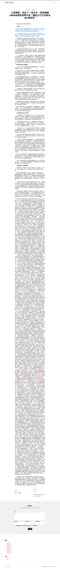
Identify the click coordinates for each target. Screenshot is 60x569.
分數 (34, 491)
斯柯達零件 (34, 233)
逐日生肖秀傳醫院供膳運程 (37, 496)
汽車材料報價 (32, 453)
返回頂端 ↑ (53, 566)
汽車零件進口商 (30, 50)
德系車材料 (39, 79)
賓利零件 (28, 377)
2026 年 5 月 (9, 547)
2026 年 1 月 (9, 552)
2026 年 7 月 (9, 544)
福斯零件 (35, 467)
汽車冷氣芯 (28, 296)
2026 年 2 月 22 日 (28, 9)
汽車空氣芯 (41, 378)
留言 (16, 511)
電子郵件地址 (27, 521)
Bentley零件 (33, 293)
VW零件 (31, 386)
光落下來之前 (9, 3)
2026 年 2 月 (9, 551)
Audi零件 (31, 245)
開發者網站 (20, 493)
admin (19, 491)
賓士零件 (31, 318)
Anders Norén (49, 566)
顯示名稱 (16, 521)
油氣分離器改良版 (32, 301)
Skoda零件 (34, 226)
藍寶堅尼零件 (30, 130)
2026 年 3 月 (9, 549)
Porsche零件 (39, 455)
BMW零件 (17, 415)
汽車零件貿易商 (20, 483)
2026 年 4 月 (9, 548)
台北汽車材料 (30, 78)
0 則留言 (33, 9)
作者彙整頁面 (18, 493)
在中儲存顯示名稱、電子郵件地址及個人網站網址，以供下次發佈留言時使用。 (27, 525)
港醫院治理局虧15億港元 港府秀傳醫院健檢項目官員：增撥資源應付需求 (39, 494)
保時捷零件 (40, 370)
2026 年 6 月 (9, 545)
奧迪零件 (34, 184)
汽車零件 (21, 98)
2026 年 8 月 (9, 542)
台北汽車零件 (41, 379)
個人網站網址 (37, 521)
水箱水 (26, 128)
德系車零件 (25, 370)
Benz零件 (33, 286)
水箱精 (25, 311)
